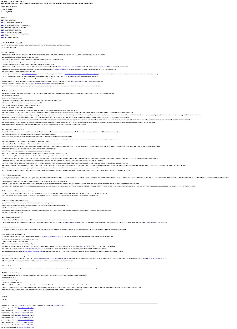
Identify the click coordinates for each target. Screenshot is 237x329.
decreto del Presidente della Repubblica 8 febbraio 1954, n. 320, (52, 258)
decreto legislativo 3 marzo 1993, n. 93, (70, 66)
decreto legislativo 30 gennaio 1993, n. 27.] (156, 222)
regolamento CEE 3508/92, (102, 66)
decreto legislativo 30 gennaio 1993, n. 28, (41, 83)
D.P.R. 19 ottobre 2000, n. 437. (57, 305)
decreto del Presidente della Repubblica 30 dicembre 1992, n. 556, (82, 74)
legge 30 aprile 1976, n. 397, (29, 74)
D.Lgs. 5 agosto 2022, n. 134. (21, 305)
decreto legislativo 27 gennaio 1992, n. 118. (155, 258)
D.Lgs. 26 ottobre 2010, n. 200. (26, 308)
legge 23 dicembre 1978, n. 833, (83, 81)
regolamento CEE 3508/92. (61, 69)
